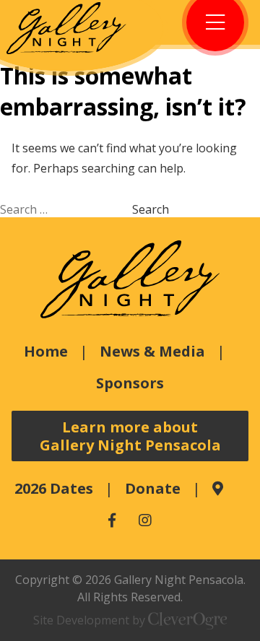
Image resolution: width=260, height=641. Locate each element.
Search (150, 209)
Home (46, 351)
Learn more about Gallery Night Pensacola (130, 436)
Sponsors (130, 383)
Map (217, 489)
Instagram (145, 520)
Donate (153, 488)
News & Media (152, 351)
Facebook (112, 520)
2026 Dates (53, 488)
